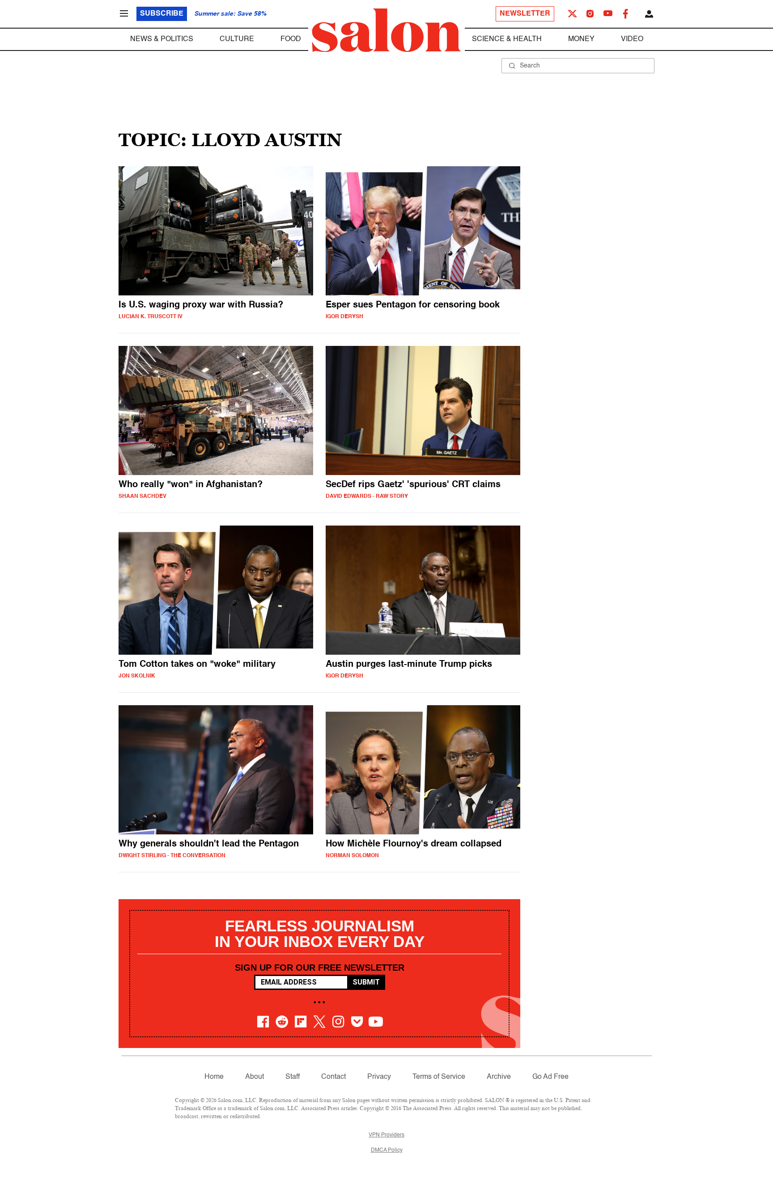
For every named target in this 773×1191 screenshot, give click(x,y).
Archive (499, 1077)
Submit (366, 982)
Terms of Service (438, 1077)
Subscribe (161, 13)
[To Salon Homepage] (386, 30)
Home (214, 1077)
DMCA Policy (387, 1150)
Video (632, 39)
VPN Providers (386, 1135)
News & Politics (161, 39)
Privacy (379, 1077)
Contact (333, 1077)
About (254, 1077)
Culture (237, 39)
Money (581, 39)
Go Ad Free (550, 1077)
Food (290, 39)
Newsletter (525, 13)
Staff (292, 1077)
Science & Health (507, 39)
